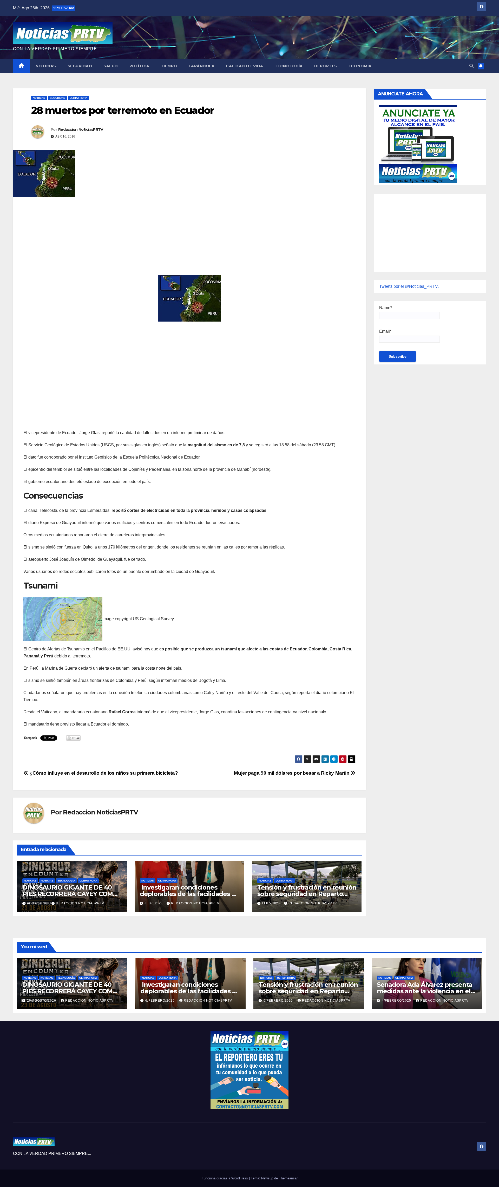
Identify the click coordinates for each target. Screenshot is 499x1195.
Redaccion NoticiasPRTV (80, 129)
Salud (110, 66)
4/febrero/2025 (397, 1000)
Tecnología (289, 66)
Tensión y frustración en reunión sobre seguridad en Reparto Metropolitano (307, 894)
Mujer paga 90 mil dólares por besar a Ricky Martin (292, 773)
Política (139, 66)
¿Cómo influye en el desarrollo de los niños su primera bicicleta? (103, 773)
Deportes (325, 66)
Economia (360, 66)
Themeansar (288, 1178)
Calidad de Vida (244, 66)
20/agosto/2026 (42, 1000)
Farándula (202, 66)
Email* (385, 331)
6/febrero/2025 (160, 1000)
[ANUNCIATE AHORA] (418, 143)
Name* (385, 307)
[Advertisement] (179, 238)
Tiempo (169, 66)
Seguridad (80, 66)
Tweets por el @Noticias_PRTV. (409, 286)
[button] (471, 66)
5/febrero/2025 (279, 1000)
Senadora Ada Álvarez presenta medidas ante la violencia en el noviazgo (424, 991)
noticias (30, 880)
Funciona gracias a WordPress (225, 1178)
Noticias (46, 66)
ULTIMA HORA (78, 97)
